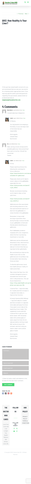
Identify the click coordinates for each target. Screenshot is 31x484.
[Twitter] (6, 393)
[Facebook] (3, 393)
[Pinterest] (8, 393)
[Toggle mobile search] (25, 2)
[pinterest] (17, 431)
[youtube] (14, 431)
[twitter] (17, 428)
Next (26, 13)
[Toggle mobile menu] (28, 2)
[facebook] (14, 428)
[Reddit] (11, 393)
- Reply (23, 110)
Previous (20, 13)
